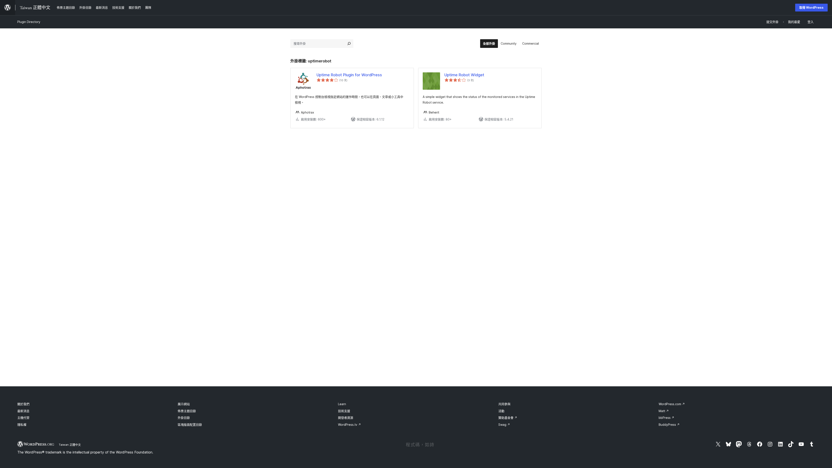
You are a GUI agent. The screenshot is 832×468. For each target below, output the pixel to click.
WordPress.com (672, 404)
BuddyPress (669, 424)
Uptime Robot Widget (464, 75)
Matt (664, 411)
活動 (501, 411)
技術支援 (344, 411)
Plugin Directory (28, 22)
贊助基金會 (507, 417)
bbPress (666, 417)
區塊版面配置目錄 (190, 424)
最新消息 (23, 411)
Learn (342, 404)
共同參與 (504, 404)
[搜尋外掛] (349, 43)
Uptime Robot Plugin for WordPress (349, 75)
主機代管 (23, 417)
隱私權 (21, 424)
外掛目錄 (184, 417)
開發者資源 (345, 417)
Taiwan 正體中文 (70, 444)
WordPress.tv (349, 424)
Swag (504, 424)
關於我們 (23, 404)
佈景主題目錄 (187, 411)
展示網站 (184, 404)
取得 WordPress (811, 7)
